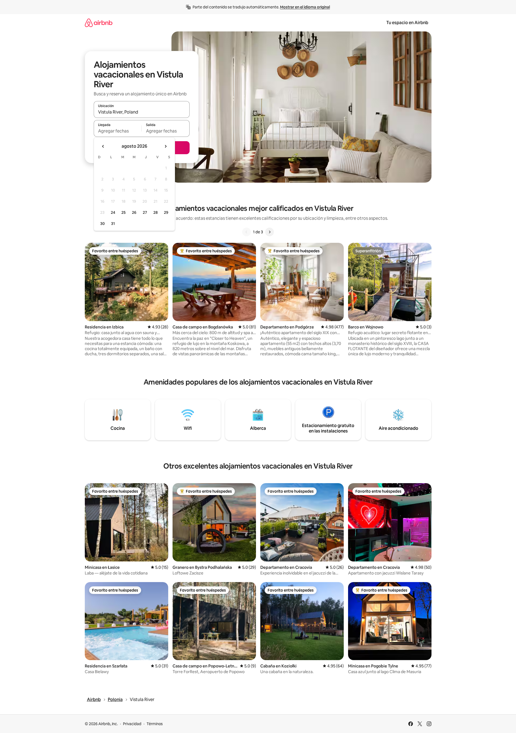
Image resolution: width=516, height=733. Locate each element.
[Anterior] (246, 232)
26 (134, 212)
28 (155, 212)
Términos (155, 723)
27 (145, 212)
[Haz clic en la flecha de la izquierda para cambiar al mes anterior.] (103, 146)
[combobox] (141, 112)
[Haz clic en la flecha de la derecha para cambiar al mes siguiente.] (165, 146)
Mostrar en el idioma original (305, 7)
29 (166, 212)
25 (123, 212)
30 (102, 223)
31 (113, 223)
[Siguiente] (269, 232)
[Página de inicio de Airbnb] (98, 22)
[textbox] (117, 131)
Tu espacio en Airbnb (407, 22)
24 (113, 212)
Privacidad (132, 723)
